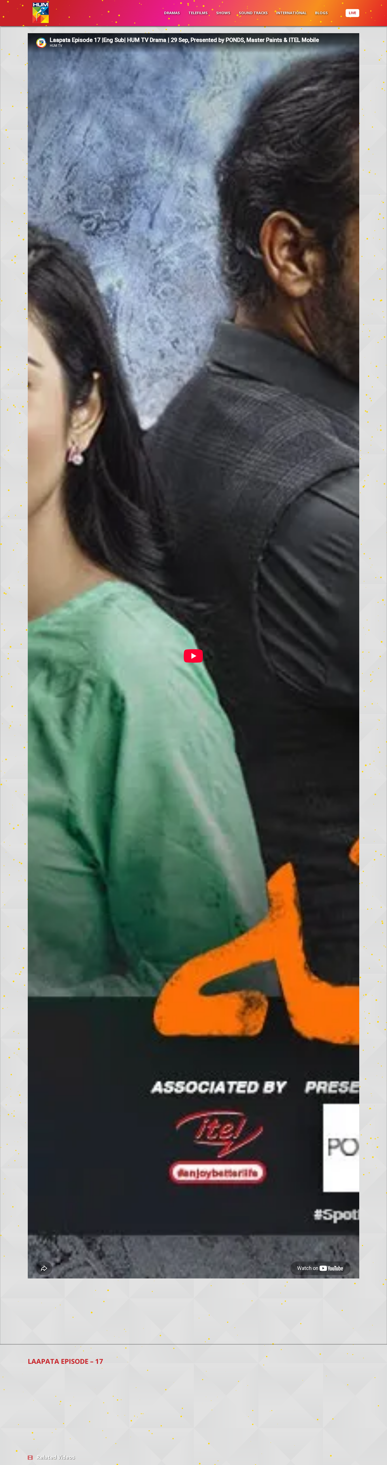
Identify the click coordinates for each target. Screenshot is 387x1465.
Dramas (172, 12)
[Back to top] (369, 1452)
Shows (223, 12)
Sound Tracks (253, 12)
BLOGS (321, 12)
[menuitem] (172, 13)
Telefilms (198, 12)
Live (352, 12)
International (291, 12)
